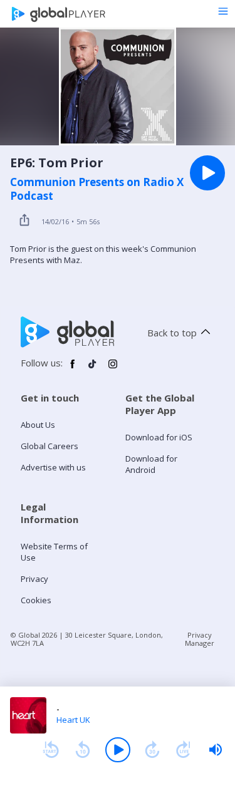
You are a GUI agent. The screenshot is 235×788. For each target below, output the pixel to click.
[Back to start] (50, 749)
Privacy (34, 578)
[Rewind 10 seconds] (82, 749)
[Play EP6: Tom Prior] (207, 172)
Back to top (172, 332)
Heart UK (73, 719)
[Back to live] (183, 749)
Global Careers (49, 446)
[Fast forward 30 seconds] (152, 749)
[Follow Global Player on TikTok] (93, 369)
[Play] (117, 749)
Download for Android (151, 464)
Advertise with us (53, 467)
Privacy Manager (199, 639)
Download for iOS (158, 437)
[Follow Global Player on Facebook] (72, 369)
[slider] (216, 750)
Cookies (36, 600)
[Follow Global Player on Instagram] (113, 369)
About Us (38, 424)
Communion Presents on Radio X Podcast (97, 189)
